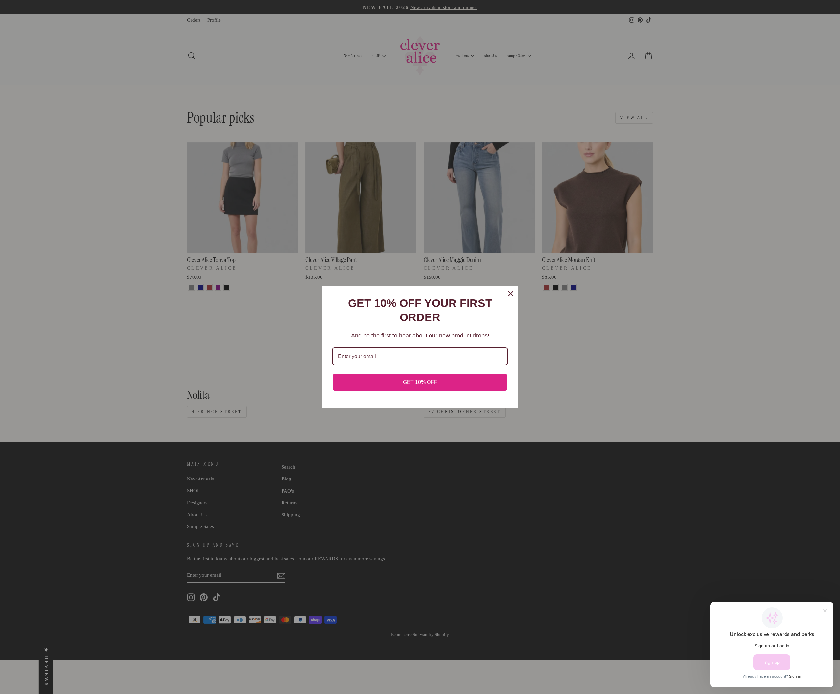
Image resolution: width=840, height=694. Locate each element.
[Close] (510, 293)
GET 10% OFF (420, 382)
